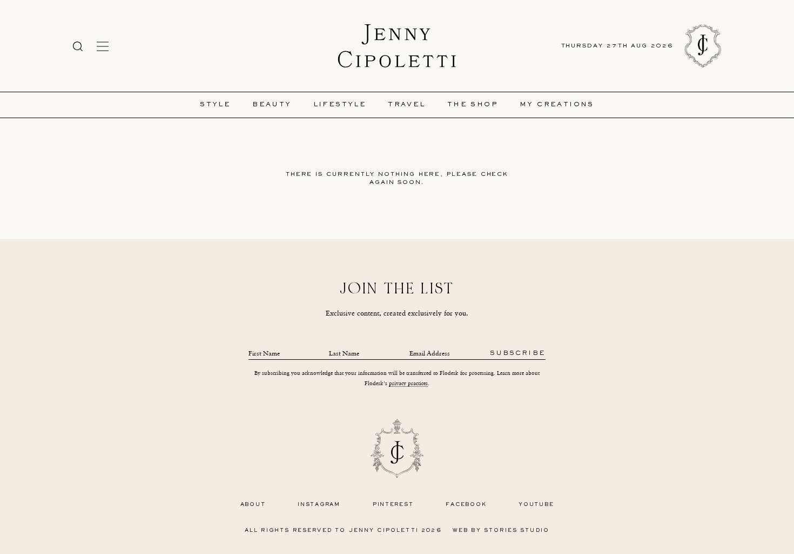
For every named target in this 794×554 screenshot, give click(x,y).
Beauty (271, 105)
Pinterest (393, 504)
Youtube (536, 504)
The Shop (472, 105)
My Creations (557, 105)
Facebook (466, 504)
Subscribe (518, 354)
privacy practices (408, 383)
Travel (406, 105)
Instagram (319, 504)
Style (215, 105)
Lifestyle (340, 105)
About (253, 504)
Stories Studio (516, 530)
